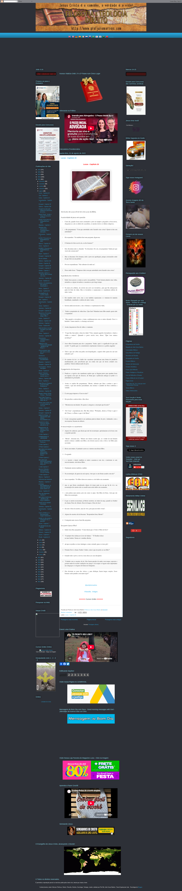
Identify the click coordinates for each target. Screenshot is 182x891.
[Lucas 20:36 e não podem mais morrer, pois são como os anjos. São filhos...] (119, 492)
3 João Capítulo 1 (43, 434)
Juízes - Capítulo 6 (44, 534)
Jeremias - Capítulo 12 (45, 410)
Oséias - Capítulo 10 (44, 263)
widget (142, 439)
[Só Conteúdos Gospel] (91, 834)
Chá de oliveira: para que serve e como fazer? (44, 352)
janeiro (41, 554)
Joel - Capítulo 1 (43, 299)
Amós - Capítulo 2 (44, 388)
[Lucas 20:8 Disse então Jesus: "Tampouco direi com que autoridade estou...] (119, 270)
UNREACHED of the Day (136, 406)
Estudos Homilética (131, 367)
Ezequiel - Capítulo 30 (45, 265)
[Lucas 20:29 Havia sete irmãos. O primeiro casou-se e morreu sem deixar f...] (119, 448)
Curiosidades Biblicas (132, 350)
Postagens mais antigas (113, 619)
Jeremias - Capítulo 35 (45, 336)
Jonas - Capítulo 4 (44, 333)
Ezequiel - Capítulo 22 (45, 310)
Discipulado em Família (132, 358)
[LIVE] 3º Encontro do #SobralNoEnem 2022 (45, 221)
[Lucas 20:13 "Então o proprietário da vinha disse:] (119, 311)
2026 (39, 169)
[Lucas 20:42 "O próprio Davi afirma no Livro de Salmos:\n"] (119, 535)
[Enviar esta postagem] (75, 612)
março (41, 549)
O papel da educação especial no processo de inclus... (45, 210)
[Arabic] (104, 37)
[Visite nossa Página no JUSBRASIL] (91, 703)
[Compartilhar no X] (82, 612)
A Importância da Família (133, 344)
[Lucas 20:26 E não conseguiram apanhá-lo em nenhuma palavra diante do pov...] (119, 418)
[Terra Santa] (136, 194)
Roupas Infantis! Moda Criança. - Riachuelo (45, 394)
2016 (39, 569)
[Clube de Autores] (136, 267)
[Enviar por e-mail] (79, 612)
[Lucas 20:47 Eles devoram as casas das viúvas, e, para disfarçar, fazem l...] (119, 570)
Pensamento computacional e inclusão (44, 339)
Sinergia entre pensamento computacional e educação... (44, 230)
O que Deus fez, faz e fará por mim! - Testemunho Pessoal (136, 384)
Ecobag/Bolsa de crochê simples (44, 294)
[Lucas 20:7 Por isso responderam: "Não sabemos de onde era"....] (119, 264)
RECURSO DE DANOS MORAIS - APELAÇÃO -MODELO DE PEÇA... (45, 452)
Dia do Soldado (43, 258)
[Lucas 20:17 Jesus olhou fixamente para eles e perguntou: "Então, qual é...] (119, 343)
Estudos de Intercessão (132, 364)
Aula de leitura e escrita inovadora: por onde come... (45, 329)
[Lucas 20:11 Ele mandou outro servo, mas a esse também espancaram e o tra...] (119, 297)
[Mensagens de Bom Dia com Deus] (91, 723)
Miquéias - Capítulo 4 (44, 482)
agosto (41, 191)
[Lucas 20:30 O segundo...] (119, 454)
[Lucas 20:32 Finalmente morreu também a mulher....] (119, 467)
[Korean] (100, 37)
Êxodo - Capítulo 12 (44, 537)
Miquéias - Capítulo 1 (44, 225)
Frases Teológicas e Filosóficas (134, 372)
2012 (39, 579)
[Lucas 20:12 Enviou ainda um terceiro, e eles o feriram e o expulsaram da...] (119, 305)
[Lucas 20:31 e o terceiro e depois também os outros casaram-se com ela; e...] (119, 459)
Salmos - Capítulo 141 (45, 261)
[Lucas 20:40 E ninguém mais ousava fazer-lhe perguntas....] (119, 519)
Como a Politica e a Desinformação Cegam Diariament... (45, 514)
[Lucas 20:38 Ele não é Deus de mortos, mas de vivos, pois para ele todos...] (119, 508)
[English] (69, 37)
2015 (39, 572)
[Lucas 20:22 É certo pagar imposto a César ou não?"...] (119, 393)
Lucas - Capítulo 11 (44, 280)
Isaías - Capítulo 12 (44, 198)
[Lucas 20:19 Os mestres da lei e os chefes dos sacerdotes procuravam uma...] (119, 359)
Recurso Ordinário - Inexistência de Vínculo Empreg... (44, 470)
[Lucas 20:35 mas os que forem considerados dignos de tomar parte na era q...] (119, 484)
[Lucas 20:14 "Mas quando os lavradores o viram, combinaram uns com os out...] (119, 318)
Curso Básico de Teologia (133, 352)
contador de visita (46, 701)
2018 (39, 564)
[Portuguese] (93, 37)
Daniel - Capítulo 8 (44, 370)
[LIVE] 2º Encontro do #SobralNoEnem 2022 (45, 239)
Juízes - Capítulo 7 (44, 523)
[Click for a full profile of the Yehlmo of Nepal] (136, 423)
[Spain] (80, 37)
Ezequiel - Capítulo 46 (45, 413)
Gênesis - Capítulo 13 (45, 530)
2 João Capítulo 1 (43, 444)
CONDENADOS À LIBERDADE (44, 437)
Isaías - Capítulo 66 (44, 325)
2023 (39, 177)
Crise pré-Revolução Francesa (44, 441)
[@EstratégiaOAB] (91, 104)
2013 (39, 576)
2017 (39, 567)
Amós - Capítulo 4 (44, 246)
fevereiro (41, 552)
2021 (39, 557)
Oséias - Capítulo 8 (44, 408)
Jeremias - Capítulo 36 (45, 391)
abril (40, 547)
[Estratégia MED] (47, 118)
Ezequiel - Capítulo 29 (45, 364)
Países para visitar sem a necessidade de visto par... (45, 404)
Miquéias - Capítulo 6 (44, 362)
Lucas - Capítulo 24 (44, 491)
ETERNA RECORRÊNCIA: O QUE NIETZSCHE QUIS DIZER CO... (45, 486)
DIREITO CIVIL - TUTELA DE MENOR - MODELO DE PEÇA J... (45, 346)
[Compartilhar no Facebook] (84, 612)
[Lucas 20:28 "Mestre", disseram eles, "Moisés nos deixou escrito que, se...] (119, 438)
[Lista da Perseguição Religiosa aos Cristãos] (136, 294)
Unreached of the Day (135, 437)
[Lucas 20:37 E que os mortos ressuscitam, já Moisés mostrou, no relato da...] (119, 500)
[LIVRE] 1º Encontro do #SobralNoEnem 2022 (45, 250)
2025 (39, 172)
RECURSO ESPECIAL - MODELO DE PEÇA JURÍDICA (45, 499)
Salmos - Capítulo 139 (45, 206)
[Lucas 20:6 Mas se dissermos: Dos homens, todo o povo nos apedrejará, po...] (119, 256)
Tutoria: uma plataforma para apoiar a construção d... (45, 284)
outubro (41, 186)
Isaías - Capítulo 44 (44, 291)
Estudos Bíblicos (130, 361)
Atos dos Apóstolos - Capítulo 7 (44, 494)
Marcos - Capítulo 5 (44, 477)
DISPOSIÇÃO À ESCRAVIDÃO (43, 358)
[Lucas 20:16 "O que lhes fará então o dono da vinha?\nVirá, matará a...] (119, 332)
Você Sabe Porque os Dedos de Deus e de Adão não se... (45, 399)
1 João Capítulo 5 (43, 467)
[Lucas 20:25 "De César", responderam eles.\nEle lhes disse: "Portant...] (119, 410)
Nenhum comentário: (67, 612)
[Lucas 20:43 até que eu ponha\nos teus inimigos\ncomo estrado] (119, 543)
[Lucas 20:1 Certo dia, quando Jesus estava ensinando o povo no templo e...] (119, 221)
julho (40, 540)
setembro (42, 188)
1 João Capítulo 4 (43, 474)
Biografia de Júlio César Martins (134, 347)
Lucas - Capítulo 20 (68, 158)
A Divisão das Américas (45, 479)
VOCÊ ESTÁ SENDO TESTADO (45, 503)
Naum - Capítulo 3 (44, 253)
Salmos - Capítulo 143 (45, 321)
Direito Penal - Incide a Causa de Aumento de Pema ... (45, 216)
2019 (39, 562)
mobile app (131, 439)
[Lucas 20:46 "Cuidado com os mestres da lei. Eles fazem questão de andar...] (119, 561)
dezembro (42, 181)
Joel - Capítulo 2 (43, 195)
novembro (42, 184)
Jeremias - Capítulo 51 (45, 506)
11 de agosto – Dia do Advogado (45, 367)
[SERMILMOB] (136, 517)
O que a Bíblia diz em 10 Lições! (135, 378)
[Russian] (90, 37)
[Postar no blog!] (80, 612)
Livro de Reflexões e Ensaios (134, 375)
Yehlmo (133, 425)
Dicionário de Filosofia (132, 355)
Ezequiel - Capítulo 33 (45, 204)
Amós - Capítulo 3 (44, 288)
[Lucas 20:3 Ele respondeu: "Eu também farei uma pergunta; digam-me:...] (119, 237)
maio (40, 545)
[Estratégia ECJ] (136, 114)
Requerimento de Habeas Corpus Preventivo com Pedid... (44, 430)
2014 (39, 574)
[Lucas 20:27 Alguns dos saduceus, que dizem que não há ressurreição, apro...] (119, 430)
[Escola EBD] (45, 690)
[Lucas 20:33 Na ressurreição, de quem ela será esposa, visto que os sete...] (119, 473)
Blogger (140, 887)
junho (41, 542)
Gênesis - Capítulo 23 (45, 532)
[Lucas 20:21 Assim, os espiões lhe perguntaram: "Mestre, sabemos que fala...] (119, 383)
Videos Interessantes (131, 390)
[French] (73, 37)
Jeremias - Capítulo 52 (45, 308)
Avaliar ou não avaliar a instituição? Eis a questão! (45, 520)
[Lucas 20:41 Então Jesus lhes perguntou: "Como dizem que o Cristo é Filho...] (119, 529)
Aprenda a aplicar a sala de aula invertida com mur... (45, 274)
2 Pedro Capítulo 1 (44, 447)
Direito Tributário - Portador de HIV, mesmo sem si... (44, 374)
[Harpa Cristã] (47, 636)
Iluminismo (42, 355)
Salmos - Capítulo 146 (45, 378)
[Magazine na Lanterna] (91, 779)
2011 (39, 581)
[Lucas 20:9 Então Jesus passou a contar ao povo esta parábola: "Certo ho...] (119, 279)
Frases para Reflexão (132, 369)
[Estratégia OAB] (47, 160)
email (143, 437)
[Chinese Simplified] (107, 37)
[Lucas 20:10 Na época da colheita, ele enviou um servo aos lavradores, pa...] (119, 287)
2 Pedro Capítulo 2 (44, 457)
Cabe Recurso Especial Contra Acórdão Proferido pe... (45, 385)
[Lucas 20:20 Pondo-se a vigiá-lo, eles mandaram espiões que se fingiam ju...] (119, 373)
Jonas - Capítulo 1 (44, 306)
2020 (39, 560)
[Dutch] (86, 37)
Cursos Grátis (91, 599)
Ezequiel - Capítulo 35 (45, 256)
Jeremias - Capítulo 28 (45, 278)
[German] (76, 37)
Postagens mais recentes (69, 619)
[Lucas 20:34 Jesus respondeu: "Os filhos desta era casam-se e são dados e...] (119, 479)
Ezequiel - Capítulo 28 (45, 297)
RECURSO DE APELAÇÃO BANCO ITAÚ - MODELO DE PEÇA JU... (45, 462)
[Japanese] (97, 37)
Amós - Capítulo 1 (44, 381)
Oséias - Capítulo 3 (44, 270)
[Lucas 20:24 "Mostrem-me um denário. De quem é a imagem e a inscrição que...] (119, 404)
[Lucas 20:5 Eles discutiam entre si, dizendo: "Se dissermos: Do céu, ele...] (119, 248)
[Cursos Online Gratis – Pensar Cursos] (46, 650)
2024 (39, 174)
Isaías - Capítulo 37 (44, 318)
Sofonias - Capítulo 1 (44, 323)
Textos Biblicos (130, 388)
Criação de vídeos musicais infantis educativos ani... (44, 423)
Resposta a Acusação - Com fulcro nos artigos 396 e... (45, 314)
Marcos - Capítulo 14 (44, 243)
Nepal (140, 425)
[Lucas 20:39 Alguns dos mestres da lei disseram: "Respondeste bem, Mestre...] (119, 514)
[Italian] (83, 37)
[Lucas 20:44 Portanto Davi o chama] (119, 549)
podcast (137, 439)
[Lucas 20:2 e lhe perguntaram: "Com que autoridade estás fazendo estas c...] (119, 229)
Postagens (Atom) (93, 624)
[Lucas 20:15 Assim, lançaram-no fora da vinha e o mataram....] (119, 326)
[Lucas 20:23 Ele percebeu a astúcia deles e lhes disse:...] (119, 398)
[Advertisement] (91, 52)
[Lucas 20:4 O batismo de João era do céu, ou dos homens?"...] (119, 242)
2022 (39, 179)
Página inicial (91, 619)
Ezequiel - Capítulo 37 (45, 268)
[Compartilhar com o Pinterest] (86, 612)
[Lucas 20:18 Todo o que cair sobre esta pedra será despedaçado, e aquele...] (119, 351)
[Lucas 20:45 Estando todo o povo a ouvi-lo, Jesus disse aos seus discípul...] (119, 555)
